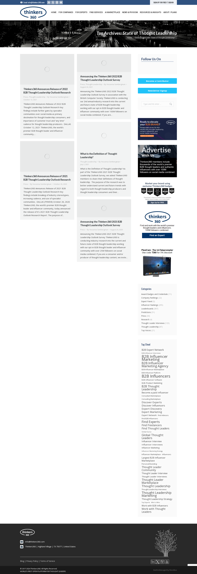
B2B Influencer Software (152, 380)
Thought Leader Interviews (153, 323)
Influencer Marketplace (151, 454)
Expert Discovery (152, 408)
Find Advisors (163, 415)
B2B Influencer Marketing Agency (155, 364)
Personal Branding (149, 464)
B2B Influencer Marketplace (153, 369)
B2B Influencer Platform (151, 373)
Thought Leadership (37, 97)
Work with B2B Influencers (155, 505)
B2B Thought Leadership (150, 388)
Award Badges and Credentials (154, 294)
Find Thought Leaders (155, 428)
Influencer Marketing (151, 447)
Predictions (146, 312)
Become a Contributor (157, 81)
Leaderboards (147, 308)
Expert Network (149, 415)
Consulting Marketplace (151, 399)
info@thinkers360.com (36, 2)
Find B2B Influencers (150, 418)
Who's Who (155, 502)
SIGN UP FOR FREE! (160, 2)
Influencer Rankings (149, 305)
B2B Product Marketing (152, 383)
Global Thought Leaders (152, 436)
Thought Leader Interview (154, 473)
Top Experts (146, 502)
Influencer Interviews (152, 444)
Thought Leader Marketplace (152, 481)
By (58, 97)
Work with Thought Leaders (154, 510)
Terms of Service (47, 561)
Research (145, 319)
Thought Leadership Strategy (157, 499)
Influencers (166, 454)
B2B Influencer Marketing (155, 358)
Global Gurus (146, 432)
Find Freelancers (152, 425)
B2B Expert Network (153, 349)
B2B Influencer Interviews (151, 353)
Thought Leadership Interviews (154, 489)
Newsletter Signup (157, 90)
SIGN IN (170, 2)
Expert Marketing (152, 411)
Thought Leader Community (151, 469)
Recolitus (173, 570)
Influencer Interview (152, 441)
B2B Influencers (156, 376)
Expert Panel (146, 301)
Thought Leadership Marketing (156, 494)
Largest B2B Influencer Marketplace (153, 459)
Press (25, 97)
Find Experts (151, 421)
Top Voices (146, 330)
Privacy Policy (32, 561)
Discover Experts (152, 402)
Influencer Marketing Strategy (152, 451)
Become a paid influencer (155, 392)
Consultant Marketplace (151, 396)
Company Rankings (149, 297)
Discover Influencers (153, 405)
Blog (22, 561)
